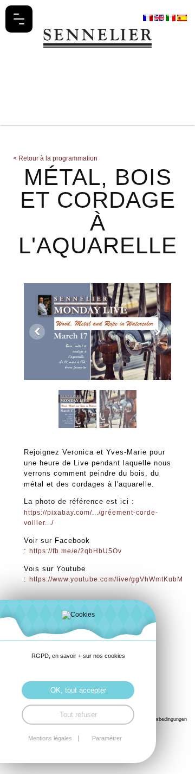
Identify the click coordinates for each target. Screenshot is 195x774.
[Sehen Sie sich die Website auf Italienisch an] (171, 17)
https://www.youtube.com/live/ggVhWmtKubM (106, 579)
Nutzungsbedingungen (162, 719)
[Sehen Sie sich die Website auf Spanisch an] (182, 17)
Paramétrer (107, 738)
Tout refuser (78, 715)
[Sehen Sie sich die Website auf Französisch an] (148, 17)
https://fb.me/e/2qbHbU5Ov (75, 551)
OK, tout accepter (78, 690)
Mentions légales (50, 738)
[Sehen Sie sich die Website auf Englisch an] (160, 17)
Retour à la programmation (55, 158)
